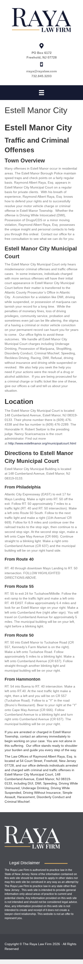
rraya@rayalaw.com (41, 71)
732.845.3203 (41, 76)
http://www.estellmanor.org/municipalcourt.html (42, 443)
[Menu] (41, 92)
